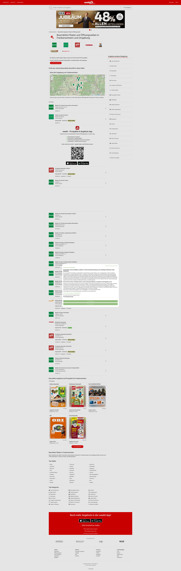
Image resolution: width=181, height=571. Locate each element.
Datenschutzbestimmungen (112, 265)
